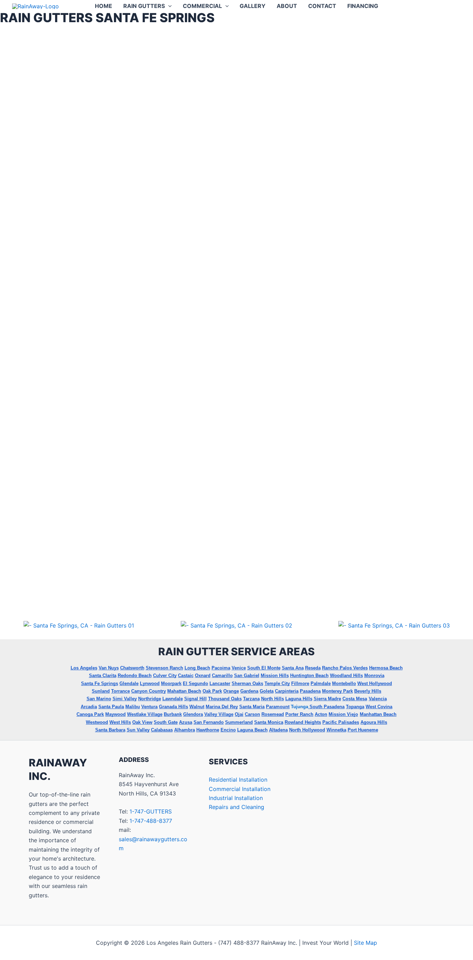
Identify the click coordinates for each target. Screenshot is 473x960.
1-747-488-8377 (151, 820)
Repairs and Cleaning (236, 806)
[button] (168, 6)
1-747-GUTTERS (151, 811)
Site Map (365, 942)
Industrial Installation (236, 797)
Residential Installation (238, 779)
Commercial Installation (239, 788)
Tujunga (299, 706)
